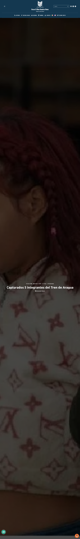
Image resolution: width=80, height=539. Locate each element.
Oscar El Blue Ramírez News (40, 9)
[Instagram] (75, 6)
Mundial (43, 291)
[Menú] (4, 6)
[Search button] (68, 6)
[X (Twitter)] (73, 6)
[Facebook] (71, 6)
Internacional (38, 291)
